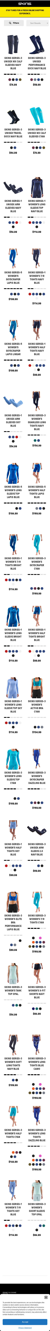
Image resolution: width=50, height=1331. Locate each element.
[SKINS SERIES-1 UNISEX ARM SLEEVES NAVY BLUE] (13, 187)
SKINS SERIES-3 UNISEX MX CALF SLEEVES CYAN (37, 133)
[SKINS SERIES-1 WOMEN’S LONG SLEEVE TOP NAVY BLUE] (36, 187)
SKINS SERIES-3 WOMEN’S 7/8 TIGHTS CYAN (37, 919)
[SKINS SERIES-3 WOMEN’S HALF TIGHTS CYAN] (13, 1116)
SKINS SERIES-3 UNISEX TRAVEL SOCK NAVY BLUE (13, 133)
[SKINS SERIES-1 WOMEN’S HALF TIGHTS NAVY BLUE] (36, 330)
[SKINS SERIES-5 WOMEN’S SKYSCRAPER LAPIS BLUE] (13, 259)
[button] (46, 1297)
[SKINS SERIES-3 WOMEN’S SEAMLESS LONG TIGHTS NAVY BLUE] (36, 402)
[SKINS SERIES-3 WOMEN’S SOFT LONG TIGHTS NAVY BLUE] (13, 1045)
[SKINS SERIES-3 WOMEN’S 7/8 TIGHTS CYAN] (36, 902)
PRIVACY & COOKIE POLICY (9, 1293)
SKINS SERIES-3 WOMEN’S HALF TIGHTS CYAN (13, 1133)
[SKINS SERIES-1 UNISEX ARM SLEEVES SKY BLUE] (13, 402)
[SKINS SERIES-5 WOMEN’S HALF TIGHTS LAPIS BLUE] (36, 473)
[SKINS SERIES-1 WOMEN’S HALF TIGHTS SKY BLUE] (13, 830)
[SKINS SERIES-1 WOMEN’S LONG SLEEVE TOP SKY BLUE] (13, 688)
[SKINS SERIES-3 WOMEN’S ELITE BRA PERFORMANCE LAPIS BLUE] (13, 902)
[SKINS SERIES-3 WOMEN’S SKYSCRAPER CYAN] (36, 545)
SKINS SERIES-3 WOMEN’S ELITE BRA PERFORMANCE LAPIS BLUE (13, 922)
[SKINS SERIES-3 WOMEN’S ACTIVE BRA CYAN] (36, 688)
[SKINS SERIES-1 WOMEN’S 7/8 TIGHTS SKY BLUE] (13, 1190)
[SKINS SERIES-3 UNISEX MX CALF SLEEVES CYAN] (36, 116)
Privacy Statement (25, 1328)
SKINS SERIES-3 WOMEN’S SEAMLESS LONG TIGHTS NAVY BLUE (37, 422)
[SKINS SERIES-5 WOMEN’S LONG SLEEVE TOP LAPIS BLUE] (13, 473)
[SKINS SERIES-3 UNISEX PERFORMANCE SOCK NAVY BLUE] (36, 44)
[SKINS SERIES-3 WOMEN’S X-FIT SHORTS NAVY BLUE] (36, 973)
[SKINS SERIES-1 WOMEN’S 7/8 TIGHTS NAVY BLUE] (36, 259)
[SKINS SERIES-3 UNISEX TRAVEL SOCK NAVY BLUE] (13, 116)
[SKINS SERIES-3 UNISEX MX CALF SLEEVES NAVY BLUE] (13, 44)
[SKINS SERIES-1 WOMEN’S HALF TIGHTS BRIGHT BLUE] (36, 616)
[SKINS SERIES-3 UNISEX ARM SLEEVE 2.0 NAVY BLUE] (36, 830)
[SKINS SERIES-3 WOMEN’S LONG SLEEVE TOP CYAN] (13, 759)
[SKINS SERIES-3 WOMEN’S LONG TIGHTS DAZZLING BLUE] (36, 1116)
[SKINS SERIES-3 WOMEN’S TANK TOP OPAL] (13, 973)
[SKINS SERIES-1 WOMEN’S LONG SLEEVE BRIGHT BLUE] (13, 616)
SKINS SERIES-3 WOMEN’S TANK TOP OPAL (13, 991)
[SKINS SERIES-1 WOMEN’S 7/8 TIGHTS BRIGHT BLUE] (13, 545)
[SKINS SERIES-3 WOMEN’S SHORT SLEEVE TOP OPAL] (36, 1190)
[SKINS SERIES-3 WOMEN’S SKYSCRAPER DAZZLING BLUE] (36, 759)
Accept (25, 1322)
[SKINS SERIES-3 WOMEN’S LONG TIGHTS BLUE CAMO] (36, 1045)
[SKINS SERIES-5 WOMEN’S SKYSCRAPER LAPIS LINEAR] (13, 330)
